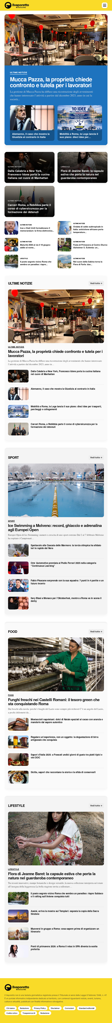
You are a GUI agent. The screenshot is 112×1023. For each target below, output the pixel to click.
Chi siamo (10, 1008)
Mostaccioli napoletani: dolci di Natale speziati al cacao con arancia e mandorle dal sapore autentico (67, 721)
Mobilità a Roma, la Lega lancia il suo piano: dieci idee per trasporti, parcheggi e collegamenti (66, 408)
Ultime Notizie (18, 72)
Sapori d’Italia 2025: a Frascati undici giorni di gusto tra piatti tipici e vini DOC (66, 756)
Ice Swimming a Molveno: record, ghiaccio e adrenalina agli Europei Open (55, 528)
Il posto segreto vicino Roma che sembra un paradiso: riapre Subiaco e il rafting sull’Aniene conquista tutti (67, 895)
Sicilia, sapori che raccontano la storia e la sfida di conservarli (63, 772)
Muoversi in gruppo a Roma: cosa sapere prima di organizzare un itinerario (65, 930)
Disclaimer (55, 1008)
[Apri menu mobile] (104, 5)
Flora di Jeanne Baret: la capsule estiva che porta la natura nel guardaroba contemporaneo (51, 876)
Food (12, 631)
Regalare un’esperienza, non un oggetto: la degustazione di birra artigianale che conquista (64, 738)
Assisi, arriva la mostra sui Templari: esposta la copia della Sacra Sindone (65, 913)
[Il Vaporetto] (17, 5)
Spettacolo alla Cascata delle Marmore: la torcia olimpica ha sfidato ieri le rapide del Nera (66, 547)
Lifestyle (16, 805)
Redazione (24, 1008)
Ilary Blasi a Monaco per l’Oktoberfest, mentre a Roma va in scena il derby (66, 600)
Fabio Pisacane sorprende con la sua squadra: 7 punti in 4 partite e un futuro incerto (67, 582)
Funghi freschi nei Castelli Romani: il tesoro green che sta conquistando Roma (53, 702)
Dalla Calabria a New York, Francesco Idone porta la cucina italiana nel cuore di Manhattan (65, 373)
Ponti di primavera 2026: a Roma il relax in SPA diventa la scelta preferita (64, 948)
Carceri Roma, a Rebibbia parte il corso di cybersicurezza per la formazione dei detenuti (64, 425)
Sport (13, 457)
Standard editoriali (86, 1008)
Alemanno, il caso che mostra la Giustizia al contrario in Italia (63, 388)
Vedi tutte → (96, 283)
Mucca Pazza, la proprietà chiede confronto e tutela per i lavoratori (51, 82)
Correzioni (69, 1008)
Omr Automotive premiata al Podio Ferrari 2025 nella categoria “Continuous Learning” (63, 564)
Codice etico (11, 1013)
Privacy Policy (40, 1008)
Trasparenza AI (29, 1013)
